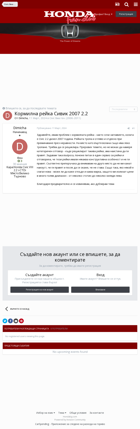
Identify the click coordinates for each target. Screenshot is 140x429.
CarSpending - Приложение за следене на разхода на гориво (70, 424)
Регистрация (126, 14)
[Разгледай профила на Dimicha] (7, 115)
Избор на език (45, 412)
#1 (133, 128)
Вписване (100, 289)
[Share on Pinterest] (21, 321)
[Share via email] (15, 321)
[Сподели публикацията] (128, 128)
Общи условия (77, 412)
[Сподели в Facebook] (10, 321)
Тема (61, 412)
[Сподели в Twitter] (5, 321)
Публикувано (51, 128)
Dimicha (23, 118)
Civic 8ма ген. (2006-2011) (65, 118)
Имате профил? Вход (99, 14)
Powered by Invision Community (70, 419)
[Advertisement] (70, 80)
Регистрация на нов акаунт (39, 289)
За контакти (97, 412)
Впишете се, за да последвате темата (31, 108)
